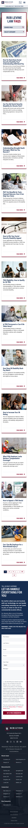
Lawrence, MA (19, 776)
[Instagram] (11, 742)
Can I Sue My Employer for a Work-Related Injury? (13, 545)
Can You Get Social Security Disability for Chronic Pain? (12, 104)
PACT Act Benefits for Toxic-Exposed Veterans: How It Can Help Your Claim (13, 194)
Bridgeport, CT (6, 793)
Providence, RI (6, 759)
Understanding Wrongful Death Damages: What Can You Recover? (14, 150)
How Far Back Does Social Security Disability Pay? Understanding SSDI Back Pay (13, 61)
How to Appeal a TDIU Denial (13, 500)
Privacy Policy (12, 706)
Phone (5, 655)
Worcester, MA (19, 773)
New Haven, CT (7, 790)
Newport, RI (6, 762)
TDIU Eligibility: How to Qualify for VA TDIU (14, 281)
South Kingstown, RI (20, 759)
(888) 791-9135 (14, 738)
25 (22, 571)
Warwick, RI (18, 762)
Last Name (6, 643)
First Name (6, 637)
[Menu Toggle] (24, 2)
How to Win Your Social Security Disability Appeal (12, 237)
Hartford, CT (19, 793)
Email (5, 649)
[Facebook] (7, 742)
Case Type (6, 662)
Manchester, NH (7, 805)
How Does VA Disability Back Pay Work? (13, 369)
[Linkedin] (17, 742)
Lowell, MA (5, 782)
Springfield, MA (19, 770)
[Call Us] (20, 2)
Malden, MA (18, 782)
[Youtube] (21, 742)
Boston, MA (6, 776)
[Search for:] (14, 27)
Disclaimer (14, 817)
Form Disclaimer (14, 814)
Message (6, 668)
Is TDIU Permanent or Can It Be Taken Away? (13, 325)
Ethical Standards (14, 811)
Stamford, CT (6, 796)
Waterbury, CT (19, 796)
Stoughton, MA (6, 779)
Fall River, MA (6, 770)
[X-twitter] (14, 742)
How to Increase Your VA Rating (11, 413)
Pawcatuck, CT (19, 790)
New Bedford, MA (7, 773)
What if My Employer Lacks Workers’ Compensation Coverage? (12, 458)
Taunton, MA (19, 779)
